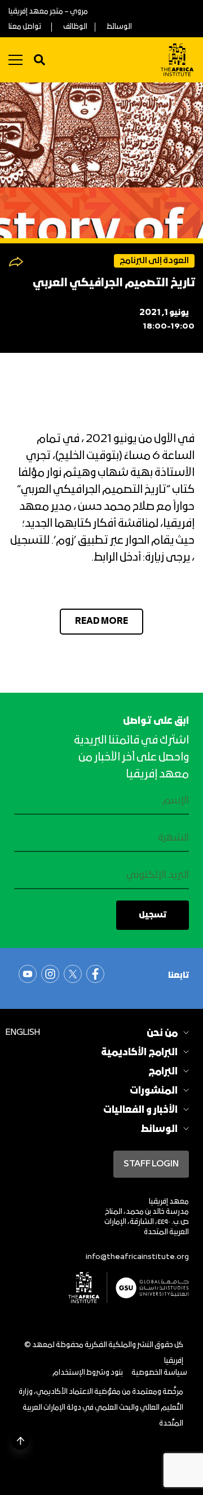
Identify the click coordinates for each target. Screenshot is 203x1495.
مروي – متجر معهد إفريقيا (48, 11)
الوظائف (75, 27)
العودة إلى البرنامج (154, 260)
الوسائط (119, 27)
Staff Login (151, 1164)
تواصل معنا (24, 27)
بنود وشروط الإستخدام (87, 1373)
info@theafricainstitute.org (137, 1257)
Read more (101, 621)
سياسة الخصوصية (159, 1373)
